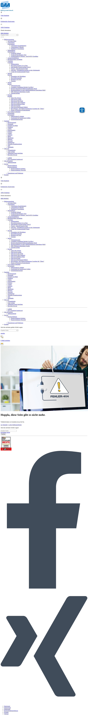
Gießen (10, 128)
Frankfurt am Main (13, 125)
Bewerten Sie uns (12, 155)
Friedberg (10, 127)
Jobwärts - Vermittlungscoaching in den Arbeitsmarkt (25, 70)
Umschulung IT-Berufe (17, 47)
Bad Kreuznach (12, 122)
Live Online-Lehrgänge (14, 111)
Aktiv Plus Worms (16, 98)
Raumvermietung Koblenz (18, 168)
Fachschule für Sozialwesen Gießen (20, 118)
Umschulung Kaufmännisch (18, 45)
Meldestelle (7, 709)
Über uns (6, 148)
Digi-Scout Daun (15, 105)
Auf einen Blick (12, 41)
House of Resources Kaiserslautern (20, 110)
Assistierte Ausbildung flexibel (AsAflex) (22, 87)
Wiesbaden (10, 147)
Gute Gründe (11, 151)
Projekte (10, 95)
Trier (9, 145)
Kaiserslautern (11, 130)
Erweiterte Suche (5, 432)
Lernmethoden (11, 150)
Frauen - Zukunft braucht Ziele (19, 68)
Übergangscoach (15, 85)
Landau (10, 133)
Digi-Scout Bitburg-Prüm (18, 104)
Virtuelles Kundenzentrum (15, 144)
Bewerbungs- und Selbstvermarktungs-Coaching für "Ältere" (27, 108)
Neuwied (10, 141)
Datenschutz (7, 707)
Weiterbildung (11, 50)
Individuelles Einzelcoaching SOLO (21, 67)
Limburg (10, 135)
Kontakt (6, 174)
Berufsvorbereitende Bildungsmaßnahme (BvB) (24, 88)
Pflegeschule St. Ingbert (17, 116)
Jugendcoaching (15, 93)
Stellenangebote (12, 162)
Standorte (6, 121)
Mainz (9, 136)
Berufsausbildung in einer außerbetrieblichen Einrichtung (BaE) (28, 90)
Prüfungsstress (15, 64)
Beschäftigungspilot (16, 78)
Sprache (10, 73)
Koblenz (10, 131)
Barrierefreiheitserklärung (11, 710)
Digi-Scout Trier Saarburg (18, 102)
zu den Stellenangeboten (15, 425)
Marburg (10, 139)
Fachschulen (11, 113)
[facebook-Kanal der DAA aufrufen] (44, 588)
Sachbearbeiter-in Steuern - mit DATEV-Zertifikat (24, 56)
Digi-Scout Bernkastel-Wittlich (19, 107)
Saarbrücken (11, 142)
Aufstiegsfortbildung (13, 58)
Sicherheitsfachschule (17, 119)
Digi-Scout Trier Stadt (17, 101)
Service (6, 164)
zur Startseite (4, 425)
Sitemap (6, 714)
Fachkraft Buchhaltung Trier (18, 55)
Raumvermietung (12, 165)
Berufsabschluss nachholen (15, 59)
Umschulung (11, 42)
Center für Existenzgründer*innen (20, 72)
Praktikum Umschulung (17, 48)
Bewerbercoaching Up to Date (19, 65)
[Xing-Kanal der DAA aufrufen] (44, 703)
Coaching (10, 61)
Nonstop (13, 81)
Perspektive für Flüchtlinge (18, 76)
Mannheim (10, 138)
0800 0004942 (5, 33)
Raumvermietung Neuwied (18, 170)
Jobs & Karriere (8, 161)
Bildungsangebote (9, 39)
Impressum (7, 706)
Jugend (9, 82)
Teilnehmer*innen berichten (15, 153)
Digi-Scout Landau (16, 99)
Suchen (3, 434)
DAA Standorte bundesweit (15, 159)
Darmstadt (10, 124)
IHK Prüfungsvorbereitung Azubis (20, 91)
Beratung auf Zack (16, 79)
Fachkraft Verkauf (16, 53)
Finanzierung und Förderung (15, 173)
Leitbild (10, 158)
